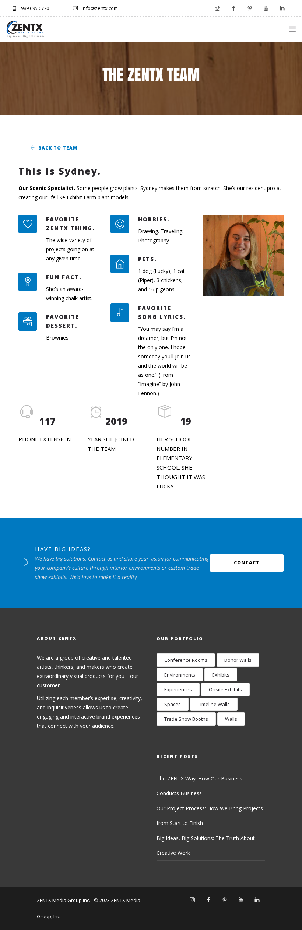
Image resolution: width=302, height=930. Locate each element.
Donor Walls (238, 660)
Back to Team (58, 148)
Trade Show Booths (186, 719)
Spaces (172, 704)
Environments (179, 674)
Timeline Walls (214, 704)
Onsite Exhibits (225, 689)
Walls (231, 719)
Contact (247, 562)
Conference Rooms (185, 660)
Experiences (178, 689)
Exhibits (220, 674)
